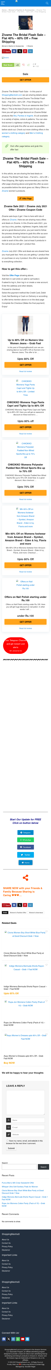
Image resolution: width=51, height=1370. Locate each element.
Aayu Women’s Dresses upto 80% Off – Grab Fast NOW (23, 1057)
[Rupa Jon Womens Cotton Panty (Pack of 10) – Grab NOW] (25, 1009)
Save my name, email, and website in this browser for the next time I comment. (24, 1142)
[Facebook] (4, 1339)
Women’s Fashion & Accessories (21, 10)
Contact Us (6, 1243)
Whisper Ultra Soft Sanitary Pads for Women (20, 1186)
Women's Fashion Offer (18, 912)
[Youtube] (23, 1339)
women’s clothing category (13, 133)
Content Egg (40, 1364)
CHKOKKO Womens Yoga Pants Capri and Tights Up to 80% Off (25, 403)
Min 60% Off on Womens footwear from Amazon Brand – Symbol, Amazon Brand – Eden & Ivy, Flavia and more (25, 538)
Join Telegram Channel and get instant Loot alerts (15, 645)
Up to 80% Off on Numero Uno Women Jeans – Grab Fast (25, 341)
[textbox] (25, 291)
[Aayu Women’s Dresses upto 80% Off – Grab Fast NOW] (25, 1043)
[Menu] (3, 3)
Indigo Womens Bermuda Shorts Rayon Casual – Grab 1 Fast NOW (25, 987)
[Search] (47, 3)
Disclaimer (6, 1250)
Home (4, 10)
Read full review (25, 371)
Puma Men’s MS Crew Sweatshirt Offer (18, 1182)
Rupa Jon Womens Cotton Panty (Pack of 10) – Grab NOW (24, 1023)
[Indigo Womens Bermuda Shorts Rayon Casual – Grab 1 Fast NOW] (25, 973)
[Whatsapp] (18, 1339)
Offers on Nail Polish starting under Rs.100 (26, 598)
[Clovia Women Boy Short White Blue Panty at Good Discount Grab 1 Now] (25, 940)
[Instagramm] (13, 1339)
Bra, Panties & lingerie (23, 115)
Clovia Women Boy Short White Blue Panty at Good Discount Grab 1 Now (24, 954)
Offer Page (27, 198)
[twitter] (9, 1339)
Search (5, 1162)
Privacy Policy (7, 1246)
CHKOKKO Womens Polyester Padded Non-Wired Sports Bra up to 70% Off (25, 468)
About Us (5, 1239)
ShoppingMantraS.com (12, 94)
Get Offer (25, 79)
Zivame (30, 46)
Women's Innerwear (36, 912)
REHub (32, 1364)
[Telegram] (27, 1339)
